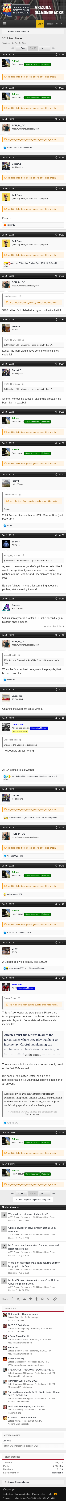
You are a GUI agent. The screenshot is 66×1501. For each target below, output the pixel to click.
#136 (61, 443)
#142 (61, 718)
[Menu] (4, 23)
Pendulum (13, 1347)
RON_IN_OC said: (12, 340)
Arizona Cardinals (16, 1320)
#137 (61, 474)
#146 (61, 904)
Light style (10, 1489)
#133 (61, 319)
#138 (61, 535)
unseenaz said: (11, 740)
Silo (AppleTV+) (16, 1358)
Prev (22, 48)
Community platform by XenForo (29, 1498)
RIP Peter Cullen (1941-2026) (23, 1380)
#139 (61, 598)
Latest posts (10, 1308)
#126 (61, 54)
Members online (12, 1435)
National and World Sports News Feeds (38, 1217)
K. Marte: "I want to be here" (22, 1417)
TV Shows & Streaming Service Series (26, 1365)
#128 (61, 119)
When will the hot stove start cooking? (28, 1214)
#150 (61, 1164)
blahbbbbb (57, 1472)
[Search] (62, 24)
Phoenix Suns (14, 1413)
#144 (61, 827)
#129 (61, 157)
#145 (61, 865)
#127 (61, 87)
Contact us (8, 1494)
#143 (61, 789)
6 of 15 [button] (33, 48)
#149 (61, 1132)
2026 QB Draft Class (18, 1325)
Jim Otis (7, 1441)
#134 (61, 363)
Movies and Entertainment (20, 1343)
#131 (61, 234)
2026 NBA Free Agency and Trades (26, 1406)
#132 (61, 276)
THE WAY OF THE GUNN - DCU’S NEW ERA (31, 1369)
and (19, 933)
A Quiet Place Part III (18, 1336)
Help (50, 1494)
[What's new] (57, 24)
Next (43, 48)
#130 (61, 188)
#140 (61, 635)
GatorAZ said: (10, 998)
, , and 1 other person (33, 818)
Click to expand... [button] (33, 1055)
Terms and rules (22, 1494)
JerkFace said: (11, 296)
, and (19, 147)
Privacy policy (38, 1494)
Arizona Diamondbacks (18, 1401)
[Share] (56, 54)
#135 (61, 412)
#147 (61, 942)
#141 (61, 689)
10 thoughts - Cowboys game (23, 1314)
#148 (61, 978)
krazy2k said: (10, 655)
